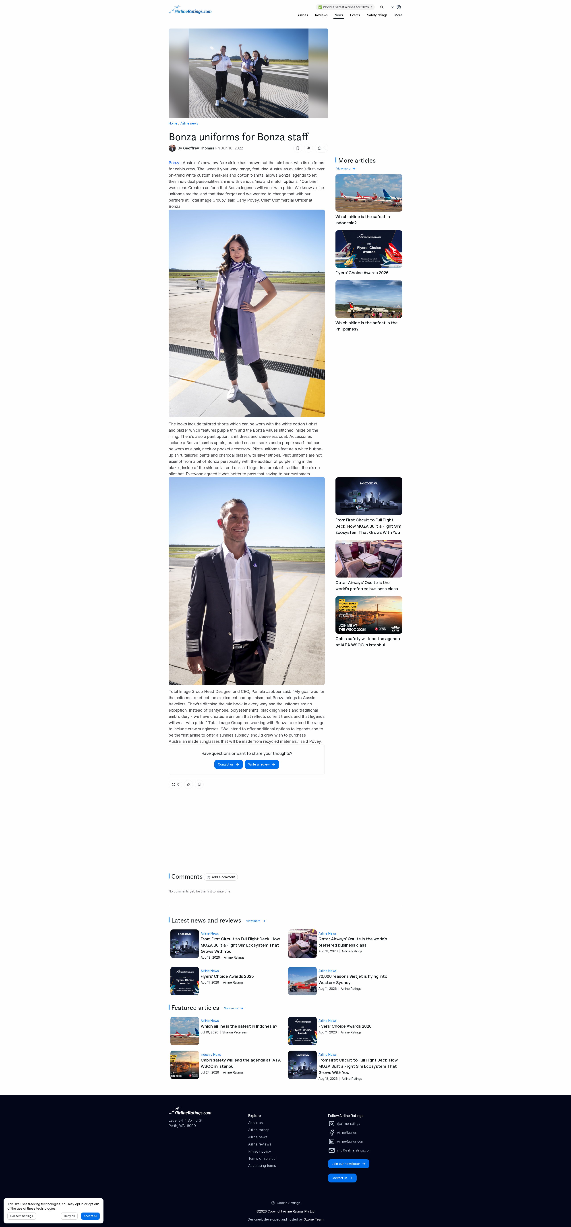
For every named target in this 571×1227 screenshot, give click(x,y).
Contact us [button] (226, 764)
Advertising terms (262, 1165)
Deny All (69, 1216)
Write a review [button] (259, 764)
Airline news (189, 123)
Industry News (211, 1054)
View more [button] (343, 168)
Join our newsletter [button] (346, 1164)
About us (255, 1123)
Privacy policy (259, 1151)
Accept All (90, 1216)
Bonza (174, 162)
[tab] (303, 15)
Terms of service (261, 1158)
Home (173, 123)
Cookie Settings (288, 1203)
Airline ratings (258, 1130)
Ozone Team (313, 1219)
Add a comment (223, 877)
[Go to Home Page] (190, 11)
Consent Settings (21, 1216)
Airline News (210, 933)
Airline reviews (259, 1144)
